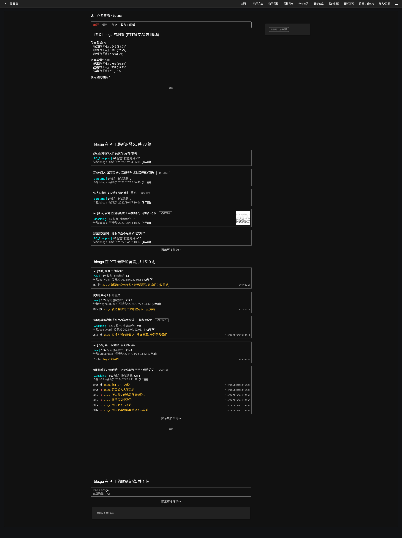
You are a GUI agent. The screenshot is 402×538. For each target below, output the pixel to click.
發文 (114, 25)
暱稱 (132, 25)
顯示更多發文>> (171, 250)
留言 (123, 25)
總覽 (96, 25)
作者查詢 (103, 16)
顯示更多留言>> (171, 418)
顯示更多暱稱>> (171, 501)
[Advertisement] (171, 112)
